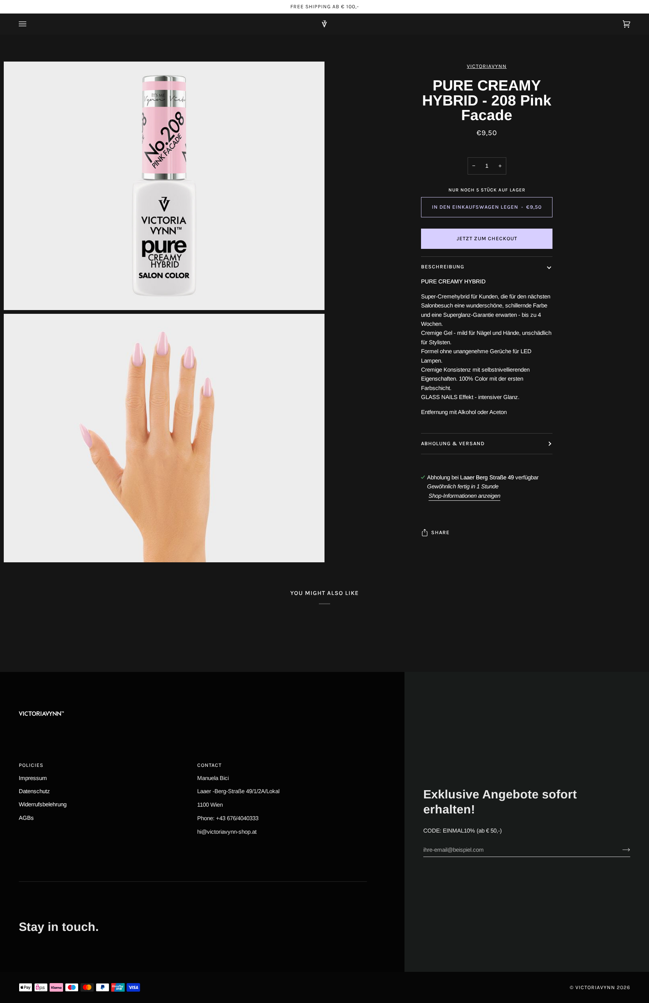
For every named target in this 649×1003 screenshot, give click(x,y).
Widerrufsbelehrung (42, 804)
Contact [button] (209, 765)
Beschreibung (442, 267)
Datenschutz (34, 791)
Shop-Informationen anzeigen (464, 495)
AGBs (26, 818)
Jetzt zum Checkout (487, 238)
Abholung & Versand (452, 443)
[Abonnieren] (620, 849)
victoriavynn (487, 66)
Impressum (33, 778)
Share (440, 532)
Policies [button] (31, 765)
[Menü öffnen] (30, 24)
